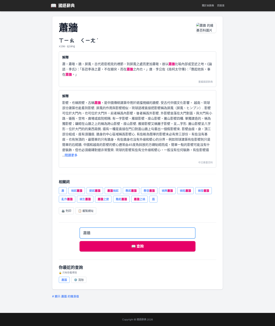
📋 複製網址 (86, 210)
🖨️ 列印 (66, 210)
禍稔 (185, 190)
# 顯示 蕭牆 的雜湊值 (65, 296)
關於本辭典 (208, 5)
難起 (121, 199)
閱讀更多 (71, 155)
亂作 (67, 199)
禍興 (167, 190)
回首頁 (220, 5)
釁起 (131, 190)
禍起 (76, 190)
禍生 (85, 199)
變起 (94, 190)
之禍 (139, 199)
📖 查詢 (137, 246)
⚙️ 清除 (79, 279)
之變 (103, 199)
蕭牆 (64, 279)
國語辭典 (63, 5)
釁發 (149, 190)
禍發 (203, 190)
